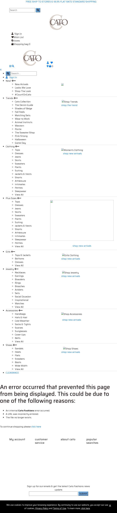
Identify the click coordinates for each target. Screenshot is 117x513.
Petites (19, 188)
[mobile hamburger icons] (10, 66)
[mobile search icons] (13, 66)
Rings (18, 283)
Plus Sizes (11, 198)
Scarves (19, 327)
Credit (21, 450)
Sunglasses (21, 331)
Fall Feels (20, 112)
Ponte (18, 129)
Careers (65, 444)
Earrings (19, 276)
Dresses (19, 153)
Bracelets (20, 279)
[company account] (49, 63)
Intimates (20, 184)
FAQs (38, 450)
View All (19, 194)
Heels (18, 352)
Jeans (18, 157)
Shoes (9, 345)
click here (36, 426)
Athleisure (20, 181)
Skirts (18, 160)
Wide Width (21, 365)
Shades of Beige (23, 108)
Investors (66, 450)
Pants (18, 167)
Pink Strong (21, 136)
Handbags (20, 314)
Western (19, 125)
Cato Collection (23, 101)
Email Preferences (19, 457)
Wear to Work (22, 119)
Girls (8, 251)
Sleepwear (20, 191)
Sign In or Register (19, 444)
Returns (49, 447)
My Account (16, 447)
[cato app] (9, 500)
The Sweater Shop (25, 132)
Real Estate (67, 447)
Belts (17, 338)
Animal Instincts (23, 122)
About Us (74, 444)
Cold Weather (22, 321)
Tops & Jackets (23, 255)
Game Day (20, 143)
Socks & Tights (23, 324)
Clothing (10, 146)
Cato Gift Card (93, 447)
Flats (17, 355)
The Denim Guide (24, 105)
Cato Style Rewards (97, 455)
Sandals (19, 348)
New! (9, 81)
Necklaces (20, 272)
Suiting (19, 170)
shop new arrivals (72, 153)
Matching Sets (22, 115)
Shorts (18, 177)
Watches (19, 303)
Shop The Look (23, 91)
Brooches (20, 286)
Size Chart (40, 454)
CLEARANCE (12, 372)
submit (83, 493)
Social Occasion (23, 296)
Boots (18, 362)
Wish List (19, 37)
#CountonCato (94, 454)
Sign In (13, 77)
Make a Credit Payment (20, 452)
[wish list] (52, 63)
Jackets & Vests (23, 174)
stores (16, 40)
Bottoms (19, 258)
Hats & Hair (21, 317)
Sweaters (20, 163)
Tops (17, 150)
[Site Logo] (58, 22)
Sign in (18, 34)
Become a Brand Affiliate (95, 462)
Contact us (46, 450)
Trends (10, 98)
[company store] (48, 66)
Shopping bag (21, 44)
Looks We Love (23, 87)
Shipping (40, 447)
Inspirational (21, 300)
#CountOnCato (23, 94)
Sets (17, 293)
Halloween (20, 139)
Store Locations (69, 452)
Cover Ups (20, 334)
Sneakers (20, 359)
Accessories (12, 310)
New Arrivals (21, 84)
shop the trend (69, 105)
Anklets (19, 289)
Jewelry (10, 269)
